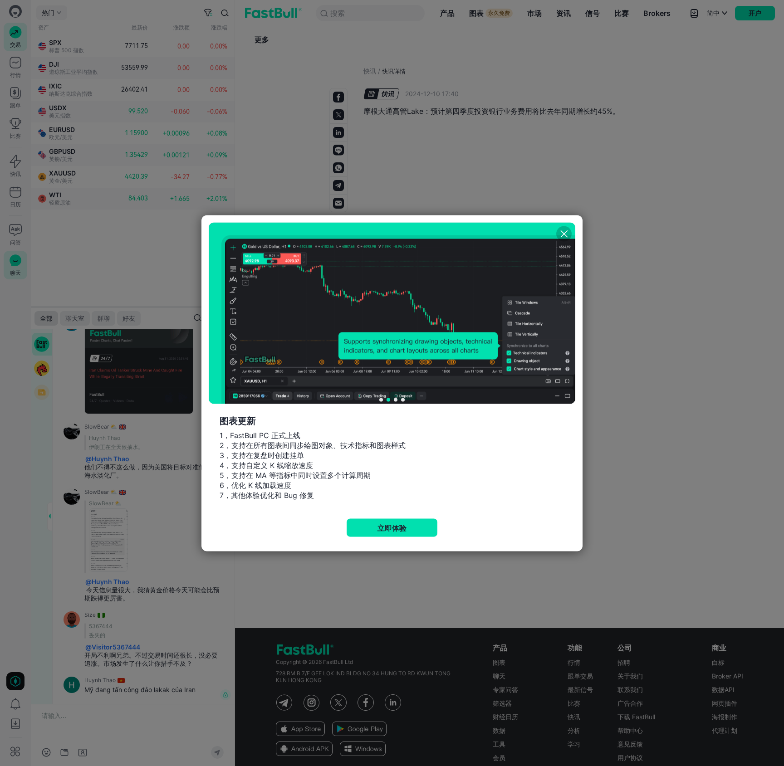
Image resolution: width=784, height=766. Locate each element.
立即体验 (392, 527)
